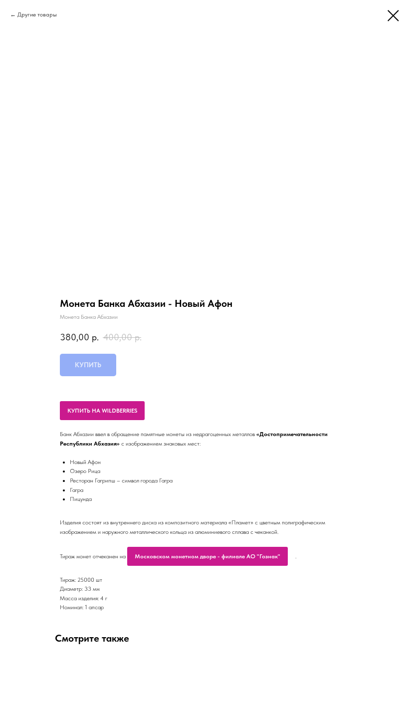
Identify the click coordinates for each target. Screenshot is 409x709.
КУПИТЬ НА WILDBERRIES (102, 410)
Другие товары (37, 14)
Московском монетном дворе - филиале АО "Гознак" (207, 556)
